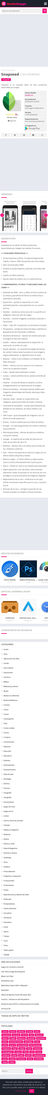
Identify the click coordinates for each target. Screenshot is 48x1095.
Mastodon (5, 990)
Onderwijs (7, 857)
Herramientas (9, 802)
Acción (6, 649)
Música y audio (9, 844)
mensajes (37, 1049)
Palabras (7, 867)
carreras (16, 1035)
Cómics (6, 733)
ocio (32, 1052)
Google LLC (29, 95)
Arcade (6, 663)
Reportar (12, 121)
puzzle (28, 1055)
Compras (7, 737)
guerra (12, 1045)
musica (18, 1052)
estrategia (28, 1042)
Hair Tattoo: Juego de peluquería (13, 971)
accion (5, 1031)
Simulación (8, 918)
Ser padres (7, 913)
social (30, 1059)
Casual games (9, 719)
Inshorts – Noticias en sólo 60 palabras (15, 999)
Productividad (9, 881)
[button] (44, 11)
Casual (6, 714)
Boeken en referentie (11, 696)
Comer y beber (9, 728)
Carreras (7, 705)
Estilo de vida (8, 774)
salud (5, 1059)
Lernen (6, 816)
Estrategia (7, 779)
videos (11, 1062)
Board (6, 691)
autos (37, 1031)
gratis (5, 1045)
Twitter (15, 135)
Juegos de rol (8, 811)
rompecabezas (38, 1055)
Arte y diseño (8, 668)
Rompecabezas (9, 904)
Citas (5, 723)
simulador (21, 1059)
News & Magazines (10, 848)
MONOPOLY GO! (7, 981)
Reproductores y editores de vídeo (16, 894)
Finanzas (7, 788)
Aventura (7, 677)
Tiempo (6, 936)
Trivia (6, 945)
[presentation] (2, 215)
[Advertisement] (24, 40)
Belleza (6, 682)
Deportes (7, 746)
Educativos (8, 756)
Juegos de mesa (9, 807)
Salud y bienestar (10, 908)
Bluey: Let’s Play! (7, 976)
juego (15, 1049)
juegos (21, 1049)
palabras (6, 1055)
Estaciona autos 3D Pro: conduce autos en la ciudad (20, 1004)
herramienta (22, 1045)
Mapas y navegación (11, 830)
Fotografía (11, 70)
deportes (39, 1035)
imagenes (6, 1049)
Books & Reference (10, 700)
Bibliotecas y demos (11, 686)
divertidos (41, 1038)
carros (24, 1035)
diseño (12, 1038)
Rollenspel (7, 899)
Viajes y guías (8, 950)
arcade (29, 1031)
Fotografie (7, 797)
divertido (30, 1038)
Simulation (8, 922)
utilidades (39, 1059)
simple (12, 1059)
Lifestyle (7, 825)
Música (6, 839)
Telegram (33, 135)
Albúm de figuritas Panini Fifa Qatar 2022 (16, 995)
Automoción (8, 672)
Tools (6, 941)
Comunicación (9, 742)
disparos (21, 1038)
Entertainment (9, 765)
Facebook (5, 135)
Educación (7, 751)
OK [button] (32, 1091)
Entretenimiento (10, 770)
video (5, 1062)
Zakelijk (6, 955)
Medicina (7, 834)
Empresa (7, 760)
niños (26, 1052)
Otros (6, 862)
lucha (29, 1049)
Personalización (9, 871)
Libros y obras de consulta (13, 820)
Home (3, 70)
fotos (37, 1042)
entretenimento (16, 1042)
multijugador (8, 1052)
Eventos (7, 783)
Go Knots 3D (5, 1008)
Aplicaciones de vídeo (11, 659)
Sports (6, 931)
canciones (6, 1035)
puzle (21, 1055)
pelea (14, 1055)
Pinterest (24, 135)
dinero (5, 1038)
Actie (5, 654)
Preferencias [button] (21, 1091)
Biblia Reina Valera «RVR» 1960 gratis (14, 985)
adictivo (21, 1031)
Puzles (6, 890)
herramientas (35, 1045)
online (38, 1052)
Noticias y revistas (10, 853)
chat (31, 1035)
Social (6, 927)
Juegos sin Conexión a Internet (12, 967)
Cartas (6, 709)
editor (5, 1042)
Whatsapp (42, 135)
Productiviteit (9, 885)
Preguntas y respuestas (12, 876)
